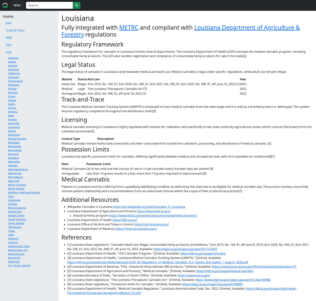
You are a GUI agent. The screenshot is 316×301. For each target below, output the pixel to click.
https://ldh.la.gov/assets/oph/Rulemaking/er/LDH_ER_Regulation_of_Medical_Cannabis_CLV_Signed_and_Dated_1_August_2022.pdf (157, 262)
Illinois (12, 108)
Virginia (13, 242)
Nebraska (14, 161)
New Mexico (15, 177)
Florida (12, 88)
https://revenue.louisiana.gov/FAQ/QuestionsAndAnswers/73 (254, 267)
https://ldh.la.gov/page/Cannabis (203, 253)
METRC (128, 27)
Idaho (11, 104)
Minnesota (14, 146)
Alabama (13, 58)
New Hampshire (18, 169)
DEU (9, 45)
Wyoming (14, 261)
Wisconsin (14, 257)
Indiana (13, 111)
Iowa (11, 115)
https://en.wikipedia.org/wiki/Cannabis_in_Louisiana (149, 207)
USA (9, 52)
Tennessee (14, 227)
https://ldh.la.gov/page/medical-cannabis (224, 271)
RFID (9, 38)
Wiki (17, 5)
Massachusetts (17, 138)
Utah (11, 234)
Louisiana (14, 127)
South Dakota (16, 223)
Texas (11, 231)
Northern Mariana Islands (24, 192)
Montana (13, 158)
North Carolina (17, 184)
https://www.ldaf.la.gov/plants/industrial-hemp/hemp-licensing (153, 216)
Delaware (14, 85)
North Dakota (16, 188)
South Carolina (17, 219)
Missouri (13, 154)
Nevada (12, 165)
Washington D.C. (18, 250)
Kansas (12, 119)
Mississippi (15, 150)
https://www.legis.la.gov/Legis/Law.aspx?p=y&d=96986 (232, 280)
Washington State (19, 246)
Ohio (11, 196)
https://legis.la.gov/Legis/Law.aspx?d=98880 (212, 284)
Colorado (13, 77)
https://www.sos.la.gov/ (194, 275)
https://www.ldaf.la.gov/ (153, 211)
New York (13, 181)
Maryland (14, 135)
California (14, 73)
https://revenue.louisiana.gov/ (136, 229)
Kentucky (13, 123)
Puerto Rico (15, 211)
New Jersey (15, 173)
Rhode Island (16, 215)
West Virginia (16, 254)
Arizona (12, 65)
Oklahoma (14, 200)
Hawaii (12, 100)
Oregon (12, 204)
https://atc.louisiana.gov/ (151, 224)
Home (8, 16)
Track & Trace (15, 30)
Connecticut (15, 81)
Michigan (14, 142)
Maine (12, 131)
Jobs (9, 23)
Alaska (12, 61)
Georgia (13, 92)
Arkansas (13, 69)
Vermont (13, 238)
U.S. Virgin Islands (19, 265)
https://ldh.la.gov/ (124, 220)
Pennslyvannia (17, 208)
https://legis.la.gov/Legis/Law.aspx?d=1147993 (185, 249)
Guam (11, 96)
